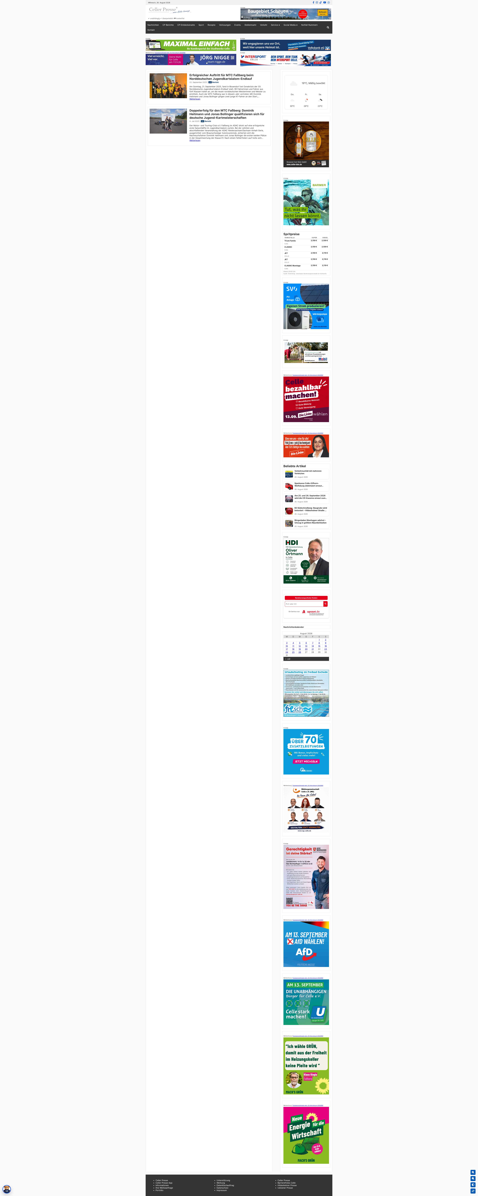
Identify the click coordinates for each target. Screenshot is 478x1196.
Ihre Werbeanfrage (164, 1188)
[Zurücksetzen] (473, 1191)
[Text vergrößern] (473, 1172)
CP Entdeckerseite (186, 25)
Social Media (290, 25)
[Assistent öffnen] (6, 1189)
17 (287, 649)
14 (313, 646)
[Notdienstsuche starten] (325, 604)
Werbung (221, 1183)
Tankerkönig (291, 273)
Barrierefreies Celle (287, 1183)
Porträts (159, 1190)
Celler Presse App (164, 1183)
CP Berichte (168, 25)
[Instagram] (317, 2)
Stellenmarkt (250, 25)
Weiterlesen (194, 99)
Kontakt (151, 30)
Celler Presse (162, 1180)
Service (274, 25)
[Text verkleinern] (473, 1178)
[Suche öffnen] (328, 27)
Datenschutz (222, 1188)
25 (293, 652)
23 (325, 649)
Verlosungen (225, 25)
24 (287, 652)
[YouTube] (324, 2)
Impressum (222, 1190)
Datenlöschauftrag (225, 1185)
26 (300, 652)
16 (326, 646)
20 (306, 649)
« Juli (287, 659)
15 (319, 646)
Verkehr (263, 25)
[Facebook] (313, 2)
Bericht (215, 82)
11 (293, 646)
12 (300, 646)
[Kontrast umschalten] (473, 1184)
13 (306, 646)
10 (287, 646)
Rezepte (211, 25)
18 (293, 649)
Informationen (162, 1185)
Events (237, 25)
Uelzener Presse (285, 1188)
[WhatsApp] (329, 2)
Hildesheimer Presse (287, 1185)
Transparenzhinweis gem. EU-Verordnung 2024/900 (170, 52)
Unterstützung (223, 1180)
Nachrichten (153, 25)
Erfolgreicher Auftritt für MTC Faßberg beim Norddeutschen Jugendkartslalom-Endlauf (221, 77)
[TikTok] (321, 2)
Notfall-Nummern (309, 25)
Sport (201, 25)
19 (300, 649)
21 (313, 649)
